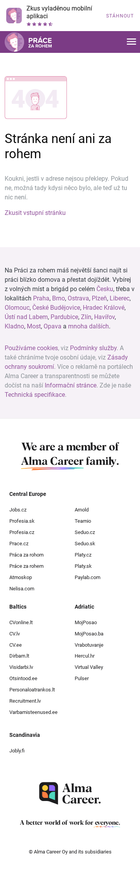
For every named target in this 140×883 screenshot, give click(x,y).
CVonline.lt (21, 622)
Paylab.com (87, 577)
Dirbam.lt (19, 656)
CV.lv (14, 634)
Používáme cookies (31, 348)
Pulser (82, 678)
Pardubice (64, 317)
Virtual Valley (89, 667)
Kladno (14, 326)
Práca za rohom (26, 555)
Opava (52, 326)
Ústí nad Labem (26, 317)
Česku (104, 289)
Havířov (104, 317)
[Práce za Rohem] (28, 42)
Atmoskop (20, 577)
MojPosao (86, 622)
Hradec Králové (103, 307)
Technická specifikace (35, 394)
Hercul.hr (84, 656)
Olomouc (17, 307)
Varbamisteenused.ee (33, 712)
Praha (41, 298)
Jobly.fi (16, 751)
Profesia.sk (22, 521)
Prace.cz (18, 543)
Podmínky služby (93, 348)
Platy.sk (83, 566)
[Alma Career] (70, 793)
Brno (58, 298)
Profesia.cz (21, 532)
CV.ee (15, 645)
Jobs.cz (17, 510)
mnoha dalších (88, 326)
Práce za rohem (26, 566)
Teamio (83, 521)
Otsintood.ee (23, 678)
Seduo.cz (85, 532)
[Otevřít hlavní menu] (131, 42)
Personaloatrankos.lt (32, 690)
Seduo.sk (85, 543)
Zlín (86, 317)
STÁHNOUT (120, 16)
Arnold (82, 510)
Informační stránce (70, 385)
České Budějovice (56, 307)
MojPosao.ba (89, 634)
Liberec (120, 298)
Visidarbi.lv (21, 667)
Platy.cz (83, 555)
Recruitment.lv (25, 701)
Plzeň (99, 298)
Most (34, 326)
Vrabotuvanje (89, 645)
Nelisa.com (21, 589)
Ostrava (78, 298)
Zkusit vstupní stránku (35, 212)
